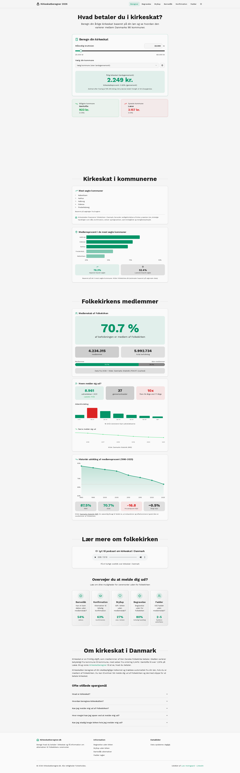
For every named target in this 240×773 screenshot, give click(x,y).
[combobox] (117, 65)
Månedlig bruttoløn (84, 46)
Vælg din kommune (84, 60)
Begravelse (146, 4)
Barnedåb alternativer (103, 752)
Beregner (134, 4)
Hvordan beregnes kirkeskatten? (88, 701)
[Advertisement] (120, 142)
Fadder (193, 4)
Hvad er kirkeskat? (81, 694)
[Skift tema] (201, 4)
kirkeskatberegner (98, 665)
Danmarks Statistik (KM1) (89, 514)
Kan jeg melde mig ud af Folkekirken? (90, 708)
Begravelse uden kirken (103, 745)
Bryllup (157, 4)
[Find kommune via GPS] (162, 65)
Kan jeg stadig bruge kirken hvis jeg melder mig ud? (97, 722)
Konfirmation (181, 4)
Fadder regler (99, 755)
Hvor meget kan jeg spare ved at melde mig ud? (96, 715)
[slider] (81, 51)
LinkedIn (200, 766)
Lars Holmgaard (188, 766)
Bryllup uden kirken (102, 748)
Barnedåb (168, 4)
